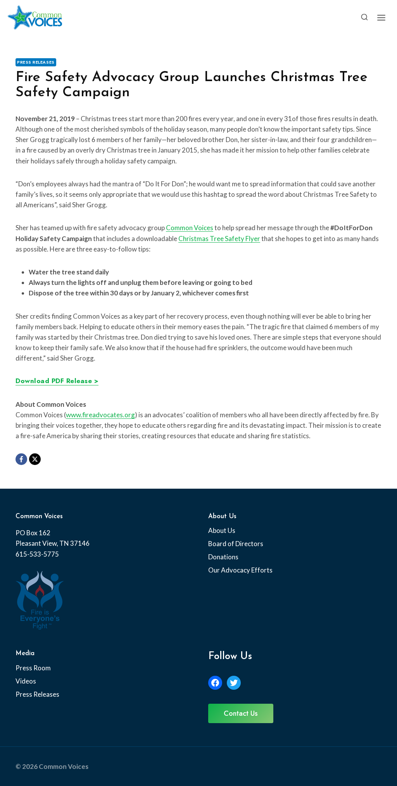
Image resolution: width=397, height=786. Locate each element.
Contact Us (241, 713)
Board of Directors (235, 544)
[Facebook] (21, 459)
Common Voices (189, 228)
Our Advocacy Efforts (240, 570)
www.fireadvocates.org (100, 415)
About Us (221, 530)
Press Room (33, 668)
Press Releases (36, 62)
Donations (223, 557)
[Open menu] (381, 17)
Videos (26, 681)
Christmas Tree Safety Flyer (219, 238)
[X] (35, 459)
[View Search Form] (364, 17)
